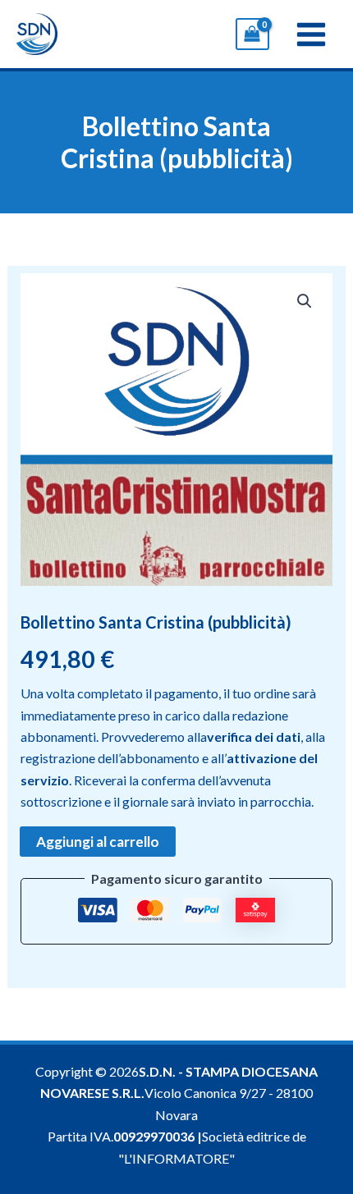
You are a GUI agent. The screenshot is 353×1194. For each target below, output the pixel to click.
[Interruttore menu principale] (311, 33)
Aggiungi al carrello (97, 841)
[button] (304, 301)
